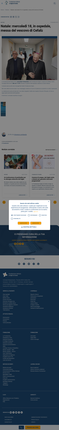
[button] (29, 227)
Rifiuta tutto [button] (36, 223)
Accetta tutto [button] (23, 223)
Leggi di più (35, 211)
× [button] (48, 201)
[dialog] (29, 215)
